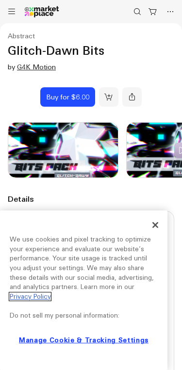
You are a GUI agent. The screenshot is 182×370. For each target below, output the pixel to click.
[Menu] (11, 11)
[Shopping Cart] (153, 11)
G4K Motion (36, 67)
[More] (170, 11)
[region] (83, 290)
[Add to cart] (108, 97)
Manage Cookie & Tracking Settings (84, 340)
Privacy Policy (30, 296)
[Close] (155, 225)
